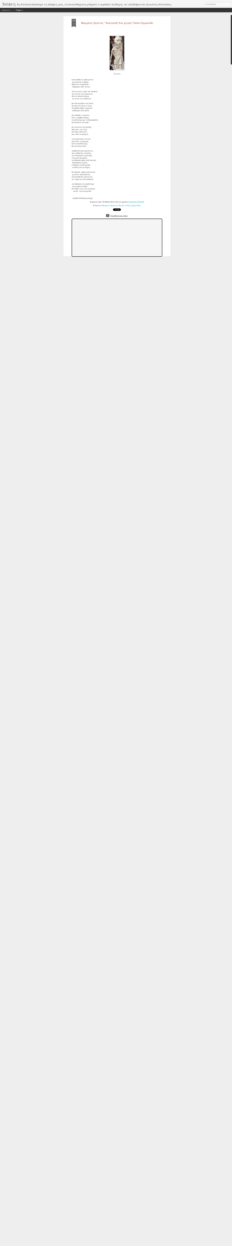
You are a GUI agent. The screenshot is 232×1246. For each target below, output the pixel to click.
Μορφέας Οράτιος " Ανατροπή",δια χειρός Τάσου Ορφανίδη (117, 23)
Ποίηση (121, 205)
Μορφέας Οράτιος (110, 205)
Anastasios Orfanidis (136, 202)
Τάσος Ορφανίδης (133, 205)
